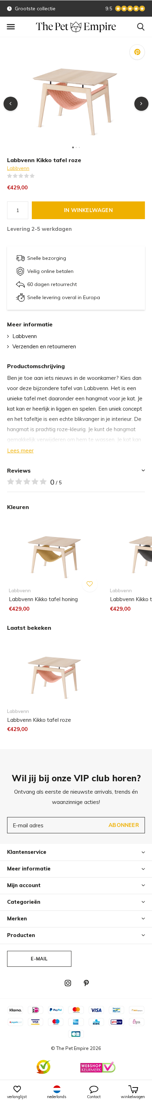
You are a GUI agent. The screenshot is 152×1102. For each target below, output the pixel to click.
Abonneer (124, 825)
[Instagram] (68, 983)
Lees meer (20, 450)
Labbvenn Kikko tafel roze (39, 719)
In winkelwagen (88, 210)
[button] (10, 27)
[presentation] (11, 104)
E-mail (39, 958)
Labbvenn (18, 168)
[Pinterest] (86, 983)
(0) (39, 176)
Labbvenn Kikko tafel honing (43, 599)
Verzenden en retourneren (44, 346)
